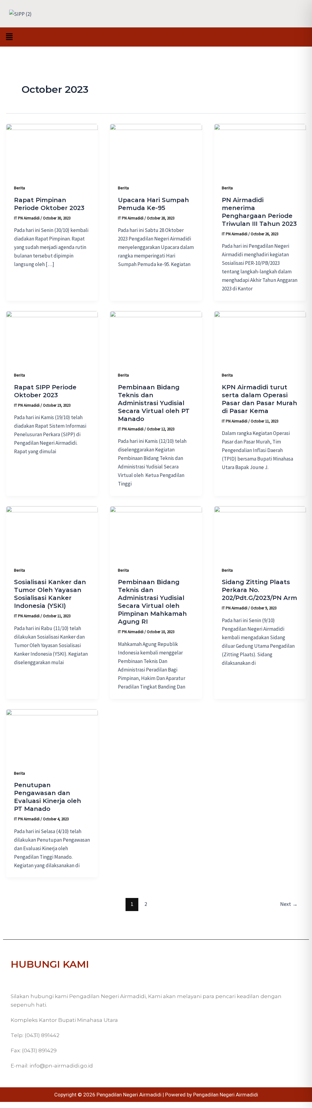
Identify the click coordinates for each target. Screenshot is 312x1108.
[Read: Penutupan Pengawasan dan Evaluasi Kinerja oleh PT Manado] (52, 734)
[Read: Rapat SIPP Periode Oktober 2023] (52, 336)
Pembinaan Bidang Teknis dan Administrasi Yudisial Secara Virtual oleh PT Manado (154, 403)
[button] (9, 37)
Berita (19, 188)
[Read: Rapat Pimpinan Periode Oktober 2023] (52, 149)
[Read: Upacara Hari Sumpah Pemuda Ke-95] (156, 149)
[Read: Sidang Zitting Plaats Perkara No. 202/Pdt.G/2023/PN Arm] (260, 531)
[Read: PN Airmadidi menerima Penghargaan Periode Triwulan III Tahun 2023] (260, 149)
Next (289, 903)
